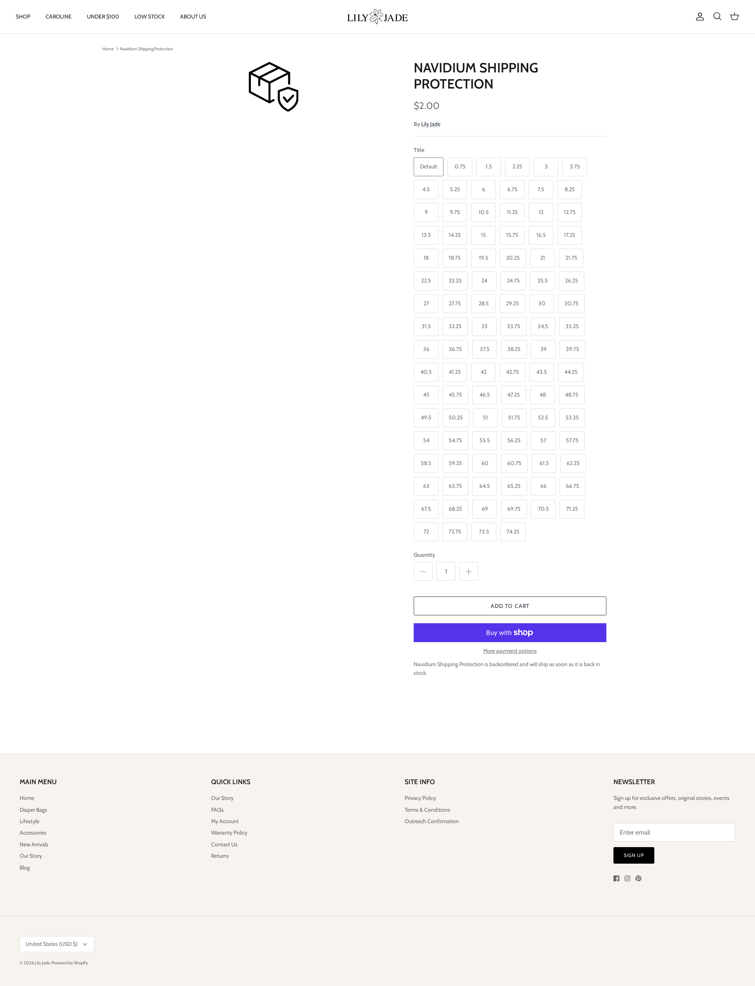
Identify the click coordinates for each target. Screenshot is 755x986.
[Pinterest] (638, 878)
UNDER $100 (103, 16)
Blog (25, 867)
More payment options (510, 651)
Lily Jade (430, 123)
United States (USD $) (51, 943)
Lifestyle (29, 821)
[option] (272, 86)
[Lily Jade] (377, 17)
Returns (220, 855)
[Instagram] (627, 878)
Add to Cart (510, 605)
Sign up (634, 855)
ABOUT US (193, 16)
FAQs (217, 809)
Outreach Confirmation (432, 821)
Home (108, 48)
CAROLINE (59, 16)
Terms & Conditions (427, 809)
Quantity (424, 554)
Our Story (31, 855)
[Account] (698, 16)
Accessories (33, 832)
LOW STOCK (149, 16)
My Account (225, 821)
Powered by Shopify (70, 963)
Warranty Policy (229, 832)
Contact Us (224, 844)
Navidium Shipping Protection (146, 48)
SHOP (23, 16)
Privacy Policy (420, 797)
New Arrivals (34, 844)
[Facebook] (616, 878)
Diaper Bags (33, 809)
